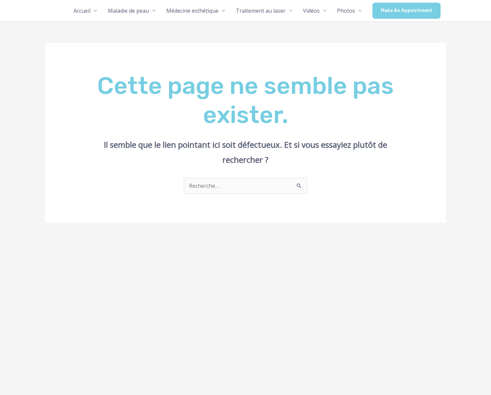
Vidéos (311, 10)
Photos (346, 10)
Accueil (82, 10)
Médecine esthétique (192, 10)
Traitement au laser (261, 10)
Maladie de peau (128, 10)
